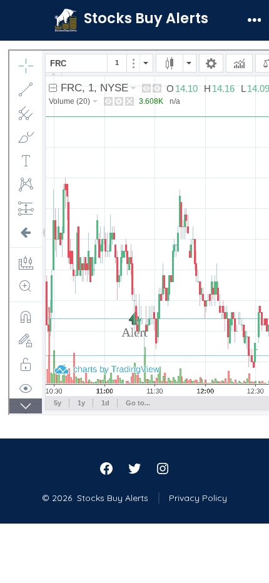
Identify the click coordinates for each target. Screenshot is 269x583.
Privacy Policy (198, 498)
